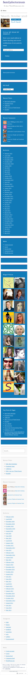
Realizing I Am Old (10, 430)
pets (7, 634)
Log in (6, 247)
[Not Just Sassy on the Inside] (19, 330)
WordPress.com (9, 253)
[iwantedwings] (8, 375)
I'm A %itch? (8, 424)
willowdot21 (10, 131)
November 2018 (9, 160)
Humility (7, 109)
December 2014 (9, 219)
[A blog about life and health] (8, 283)
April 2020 (7, 155)
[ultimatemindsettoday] (19, 283)
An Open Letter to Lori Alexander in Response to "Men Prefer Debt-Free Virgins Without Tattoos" (14, 433)
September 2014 (9, 225)
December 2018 (9, 158)
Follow (7, 56)
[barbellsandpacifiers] (19, 318)
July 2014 (7, 229)
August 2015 (8, 202)
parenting (8, 632)
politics (8, 637)
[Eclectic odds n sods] (8, 341)
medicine (8, 629)
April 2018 (7, 174)
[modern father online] (8, 318)
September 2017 (9, 180)
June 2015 (7, 206)
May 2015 (7, 208)
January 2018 (8, 176)
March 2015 (8, 213)
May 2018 (7, 172)
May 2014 (7, 233)
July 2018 (7, 168)
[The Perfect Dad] (19, 366)
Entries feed (8, 249)
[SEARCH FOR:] (14, 451)
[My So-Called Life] (8, 352)
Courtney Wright (12, 135)
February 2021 (8, 153)
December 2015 (9, 196)
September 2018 (9, 164)
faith (7, 622)
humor (8, 625)
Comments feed (9, 251)
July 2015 (7, 204)
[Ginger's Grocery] (19, 378)
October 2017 (8, 178)
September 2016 (9, 186)
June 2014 (7, 231)
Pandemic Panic (9, 103)
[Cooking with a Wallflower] (8, 294)
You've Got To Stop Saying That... (14, 428)
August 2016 (8, 188)
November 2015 (9, 198)
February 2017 (8, 184)
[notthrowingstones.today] (19, 342)
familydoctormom (14, 2)
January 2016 (8, 194)
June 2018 (7, 170)
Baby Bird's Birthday (10, 413)
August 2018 (8, 166)
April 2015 (7, 210)
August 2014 (8, 227)
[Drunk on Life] (19, 354)
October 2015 (8, 200)
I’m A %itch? (16, 22)
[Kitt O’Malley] (8, 329)
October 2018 (8, 162)
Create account (9, 245)
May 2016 (7, 190)
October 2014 (8, 223)
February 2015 (8, 215)
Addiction (7, 105)
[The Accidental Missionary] (8, 306)
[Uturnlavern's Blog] (19, 295)
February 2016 (8, 192)
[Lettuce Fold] (19, 390)
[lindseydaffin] (19, 307)
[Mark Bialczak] (8, 364)
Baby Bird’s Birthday (10, 101)
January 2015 (8, 217)
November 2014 (9, 221)
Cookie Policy (7, 668)
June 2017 (7, 182)
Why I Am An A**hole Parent (12, 107)
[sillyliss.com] (8, 387)
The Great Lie (8, 426)
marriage (8, 627)
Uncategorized (10, 639)
